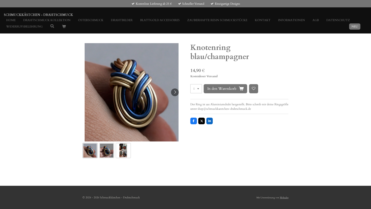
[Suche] (52, 26)
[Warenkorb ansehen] (64, 26)
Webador (284, 197)
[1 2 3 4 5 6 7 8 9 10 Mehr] (196, 88)
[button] (90, 150)
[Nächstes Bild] (175, 92)
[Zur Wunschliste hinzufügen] (253, 88)
